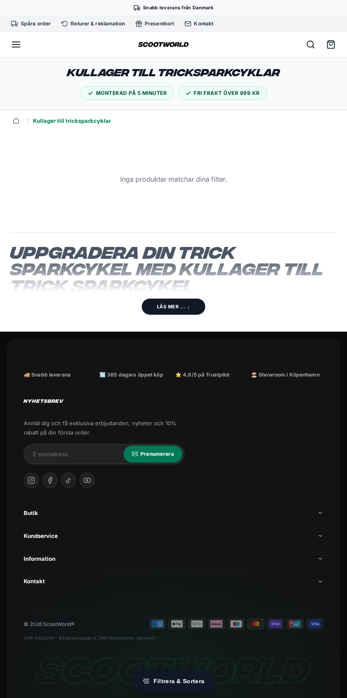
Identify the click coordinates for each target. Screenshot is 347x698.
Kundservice (41, 535)
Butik (31, 513)
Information (39, 558)
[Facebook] (50, 480)
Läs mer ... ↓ (173, 307)
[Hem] (16, 121)
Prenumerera (157, 454)
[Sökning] (310, 44)
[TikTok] (68, 480)
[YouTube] (87, 480)
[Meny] (16, 44)
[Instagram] (31, 480)
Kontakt (34, 581)
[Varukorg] (331, 44)
